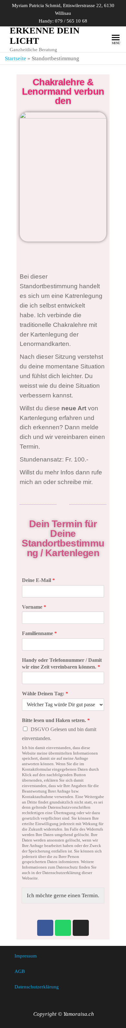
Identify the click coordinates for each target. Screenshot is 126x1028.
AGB (20, 971)
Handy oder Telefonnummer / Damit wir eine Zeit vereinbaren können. (62, 663)
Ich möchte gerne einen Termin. (63, 895)
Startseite (15, 58)
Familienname (39, 633)
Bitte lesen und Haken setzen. (56, 720)
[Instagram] (81, 928)
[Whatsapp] (63, 928)
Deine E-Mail (38, 580)
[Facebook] (45, 928)
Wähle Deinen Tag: (45, 693)
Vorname (34, 607)
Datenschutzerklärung (37, 986)
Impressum (26, 955)
